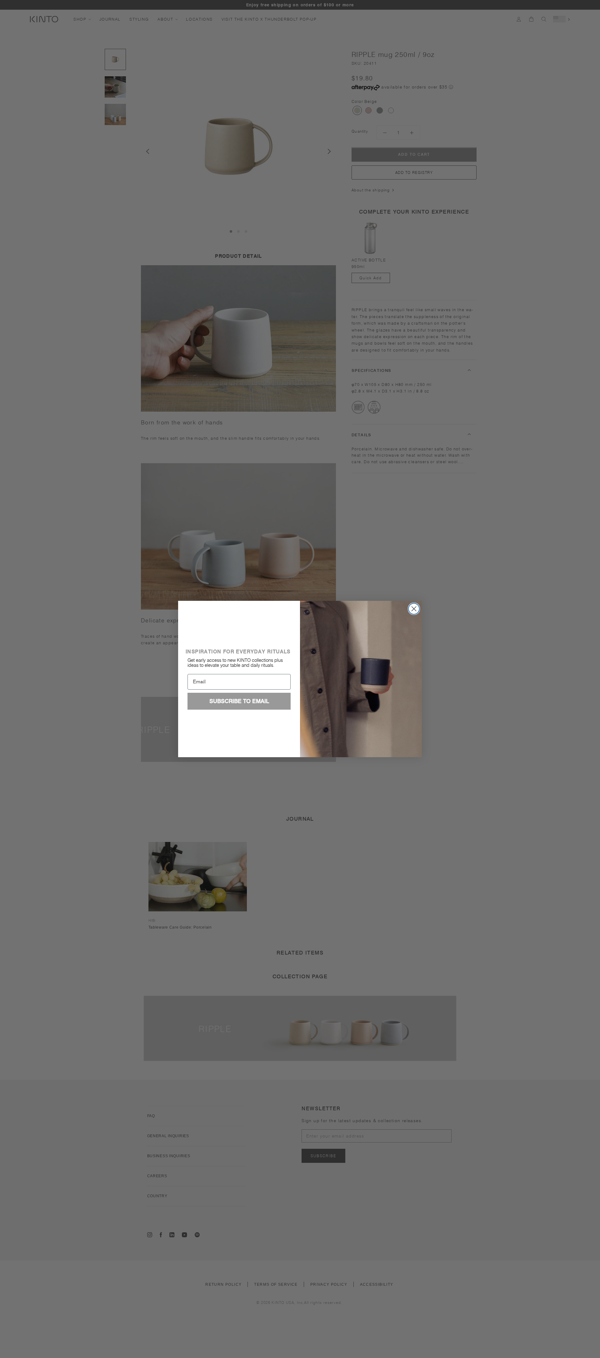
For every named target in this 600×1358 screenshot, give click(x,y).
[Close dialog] (413, 608)
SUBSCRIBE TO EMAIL (239, 701)
